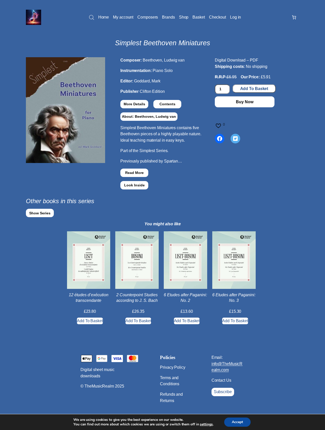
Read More (134, 173)
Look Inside (134, 185)
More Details (134, 104)
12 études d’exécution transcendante (88, 298)
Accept (237, 422)
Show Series (40, 213)
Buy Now (244, 102)
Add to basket (254, 88)
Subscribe (223, 392)
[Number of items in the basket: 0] (294, 17)
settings (206, 424)
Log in (235, 17)
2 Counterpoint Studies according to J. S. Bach (137, 298)
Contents (167, 104)
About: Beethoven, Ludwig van (149, 116)
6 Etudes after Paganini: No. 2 (185, 298)
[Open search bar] (91, 17)
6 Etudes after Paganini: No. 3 (233, 298)
